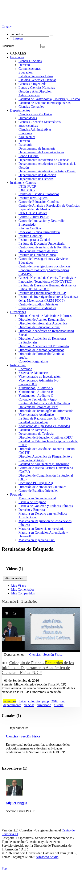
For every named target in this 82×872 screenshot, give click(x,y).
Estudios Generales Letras (36, 76)
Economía (25, 133)
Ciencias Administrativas (35, 129)
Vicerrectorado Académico (36, 414)
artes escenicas (28, 125)
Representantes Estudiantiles (37, 308)
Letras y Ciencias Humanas (37, 87)
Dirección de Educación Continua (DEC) (46, 437)
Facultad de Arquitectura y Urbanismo (44, 464)
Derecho (24, 65)
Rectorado (25, 369)
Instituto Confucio (30, 236)
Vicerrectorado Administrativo (38, 380)
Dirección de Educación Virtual (39, 327)
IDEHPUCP (27, 190)
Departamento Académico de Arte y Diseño (47, 171)
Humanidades (28, 118)
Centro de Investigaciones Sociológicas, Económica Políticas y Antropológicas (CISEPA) (45, 270)
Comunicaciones (30, 68)
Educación (26, 72)
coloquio (34, 701)
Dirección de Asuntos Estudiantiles (42, 319)
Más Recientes (14, 578)
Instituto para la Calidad (34, 239)
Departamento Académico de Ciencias (44, 160)
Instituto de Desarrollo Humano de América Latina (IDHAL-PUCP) (47, 287)
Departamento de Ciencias (36, 179)
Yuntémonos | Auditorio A (36, 388)
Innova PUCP (28, 384)
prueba (23, 357)
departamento (12, 705)
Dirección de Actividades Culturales (42, 487)
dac (63, 701)
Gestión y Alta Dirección (35, 91)
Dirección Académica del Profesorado (44, 346)
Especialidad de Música (34, 209)
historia (58, 705)
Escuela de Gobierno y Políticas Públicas (46, 506)
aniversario (44, 705)
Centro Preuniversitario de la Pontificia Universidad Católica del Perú (44, 249)
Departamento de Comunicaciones (41, 152)
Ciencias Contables (31, 106)
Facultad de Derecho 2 (34, 430)
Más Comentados (22, 589)
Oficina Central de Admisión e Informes (45, 315)
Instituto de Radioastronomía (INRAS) (44, 418)
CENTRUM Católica (33, 213)
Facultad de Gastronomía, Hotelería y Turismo (49, 99)
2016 (54, 701)
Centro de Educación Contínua (39, 201)
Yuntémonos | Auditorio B (36, 392)
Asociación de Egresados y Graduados (44, 426)
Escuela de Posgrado (32, 502)
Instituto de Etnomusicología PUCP (42, 293)
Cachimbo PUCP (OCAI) (36, 483)
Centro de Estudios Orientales (38, 304)
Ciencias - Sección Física (35, 114)
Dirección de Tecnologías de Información (46, 411)
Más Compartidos (23, 593)
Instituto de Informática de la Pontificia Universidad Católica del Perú (44, 405)
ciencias (29, 705)
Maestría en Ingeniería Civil (37, 540)
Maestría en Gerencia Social (37, 498)
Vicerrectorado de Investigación (40, 376)
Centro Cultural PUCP (34, 217)
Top (4, 868)
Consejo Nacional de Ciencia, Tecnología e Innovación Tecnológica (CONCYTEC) (47, 279)
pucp (45, 701)
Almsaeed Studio (47, 857)
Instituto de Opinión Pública (37, 255)
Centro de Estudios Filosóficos (39, 194)
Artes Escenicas (29, 95)
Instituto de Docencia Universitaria (42, 243)
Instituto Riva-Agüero (33, 198)
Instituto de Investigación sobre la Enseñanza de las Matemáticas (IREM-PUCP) (48, 298)
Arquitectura (27, 137)
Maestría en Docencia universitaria (41, 528)
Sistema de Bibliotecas (33, 373)
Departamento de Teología (36, 433)
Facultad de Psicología (33, 422)
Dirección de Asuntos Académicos (41, 350)
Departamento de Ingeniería (37, 148)
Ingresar (16, 38)
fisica (22, 701)
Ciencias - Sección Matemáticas (40, 122)
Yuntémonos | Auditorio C (36, 395)
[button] (7, 27)
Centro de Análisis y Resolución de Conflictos (49, 205)
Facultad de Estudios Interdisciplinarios (44, 103)
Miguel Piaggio (16, 803)
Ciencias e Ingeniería (32, 84)
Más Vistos (18, 585)
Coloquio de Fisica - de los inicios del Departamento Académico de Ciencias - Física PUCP (38, 667)
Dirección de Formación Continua (41, 354)
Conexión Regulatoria (33, 361)
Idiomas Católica (30, 228)
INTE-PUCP (27, 186)
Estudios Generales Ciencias (37, 80)
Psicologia (25, 144)
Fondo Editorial (29, 156)
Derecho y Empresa (32, 509)
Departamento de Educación (37, 175)
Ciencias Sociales (30, 61)
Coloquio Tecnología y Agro (38, 399)
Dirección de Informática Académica (43, 323)
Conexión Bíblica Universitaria (39, 232)
